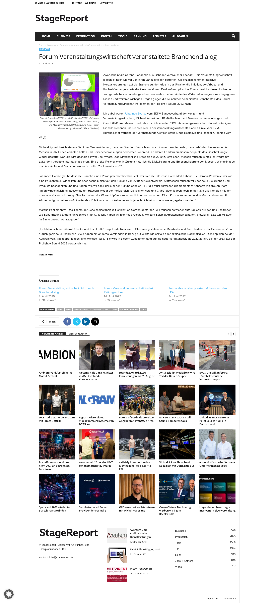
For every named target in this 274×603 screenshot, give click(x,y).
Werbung (90, 2)
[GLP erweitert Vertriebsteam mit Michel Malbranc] (137, 489)
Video (178, 566)
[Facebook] (67, 322)
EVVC (60, 309)
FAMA (68, 309)
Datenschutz (229, 598)
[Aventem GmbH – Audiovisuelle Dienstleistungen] (117, 535)
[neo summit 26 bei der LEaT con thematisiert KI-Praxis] (97, 444)
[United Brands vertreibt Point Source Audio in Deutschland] (217, 400)
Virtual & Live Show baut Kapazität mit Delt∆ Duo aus (176, 463)
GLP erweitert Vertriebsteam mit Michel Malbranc (137, 508)
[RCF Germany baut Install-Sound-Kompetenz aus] (177, 400)
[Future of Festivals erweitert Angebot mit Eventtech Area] (137, 400)
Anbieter (159, 36)
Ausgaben (180, 36)
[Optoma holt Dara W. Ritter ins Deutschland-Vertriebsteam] (97, 355)
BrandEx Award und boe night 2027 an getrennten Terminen (54, 465)
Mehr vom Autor (78, 333)
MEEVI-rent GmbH (141, 568)
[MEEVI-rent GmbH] (117, 574)
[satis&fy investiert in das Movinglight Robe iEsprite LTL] (137, 444)
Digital (106, 36)
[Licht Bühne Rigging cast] (117, 555)
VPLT (143, 309)
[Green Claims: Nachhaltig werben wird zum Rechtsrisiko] (177, 489)
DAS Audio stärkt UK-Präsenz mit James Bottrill (57, 419)
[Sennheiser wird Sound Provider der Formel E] (97, 489)
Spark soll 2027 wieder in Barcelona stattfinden (54, 508)
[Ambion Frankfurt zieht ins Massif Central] (57, 355)
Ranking (140, 36)
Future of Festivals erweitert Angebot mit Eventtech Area (136, 419)
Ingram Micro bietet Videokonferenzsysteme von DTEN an (96, 421)
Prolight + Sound (129, 309)
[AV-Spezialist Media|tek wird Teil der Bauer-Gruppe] (177, 355)
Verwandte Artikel (52, 333)
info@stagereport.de (61, 557)
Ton (177, 548)
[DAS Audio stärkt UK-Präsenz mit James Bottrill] (57, 400)
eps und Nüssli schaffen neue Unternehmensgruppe (217, 463)
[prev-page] (229, 334)
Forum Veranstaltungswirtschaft (91, 309)
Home (46, 36)
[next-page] (233, 334)
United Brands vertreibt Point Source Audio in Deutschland (214, 421)
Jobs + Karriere (184, 560)
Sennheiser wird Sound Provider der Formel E (93, 508)
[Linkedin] (86, 322)
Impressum (212, 598)
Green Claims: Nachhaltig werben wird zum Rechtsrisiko (175, 510)
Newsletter (106, 2)
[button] (233, 36)
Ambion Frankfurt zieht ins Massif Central (55, 374)
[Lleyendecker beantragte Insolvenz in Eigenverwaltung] (217, 489)
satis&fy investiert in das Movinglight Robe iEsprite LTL (135, 465)
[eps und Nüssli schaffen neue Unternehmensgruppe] (217, 444)
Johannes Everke (135, 113)
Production (85, 36)
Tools (123, 36)
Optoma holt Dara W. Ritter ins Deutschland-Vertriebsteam (96, 376)
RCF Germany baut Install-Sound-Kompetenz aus (175, 419)
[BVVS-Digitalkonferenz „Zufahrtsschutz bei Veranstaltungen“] (217, 355)
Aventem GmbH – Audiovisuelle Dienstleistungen (140, 533)
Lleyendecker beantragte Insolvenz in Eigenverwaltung (217, 508)
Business (63, 36)
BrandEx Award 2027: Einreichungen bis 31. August (136, 374)
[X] (77, 322)
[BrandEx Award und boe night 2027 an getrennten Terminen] (57, 444)
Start (41, 45)
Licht (178, 554)
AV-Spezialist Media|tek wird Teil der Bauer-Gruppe (177, 374)
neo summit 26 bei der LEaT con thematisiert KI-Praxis (96, 463)
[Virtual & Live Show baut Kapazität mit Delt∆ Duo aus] (177, 444)
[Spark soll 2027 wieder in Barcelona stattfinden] (57, 489)
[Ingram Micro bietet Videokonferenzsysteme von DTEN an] (97, 400)
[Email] (95, 322)
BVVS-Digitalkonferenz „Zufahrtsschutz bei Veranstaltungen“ (213, 376)
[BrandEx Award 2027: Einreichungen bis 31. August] (137, 355)
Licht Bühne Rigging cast (145, 549)
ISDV (115, 309)
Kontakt (76, 2)
